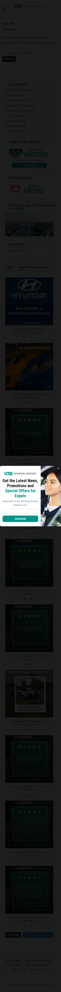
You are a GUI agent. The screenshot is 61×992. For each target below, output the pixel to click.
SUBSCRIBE (20, 519)
